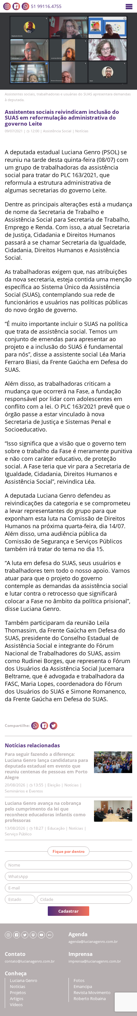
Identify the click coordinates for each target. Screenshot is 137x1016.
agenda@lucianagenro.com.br (93, 941)
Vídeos (16, 1004)
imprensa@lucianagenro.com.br (94, 961)
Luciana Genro (23, 980)
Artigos (16, 998)
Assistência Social (57, 130)
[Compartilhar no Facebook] (44, 725)
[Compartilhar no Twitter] (53, 725)
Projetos (18, 992)
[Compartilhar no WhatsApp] (35, 725)
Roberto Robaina (90, 998)
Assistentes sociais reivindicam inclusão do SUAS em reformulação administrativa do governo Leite (62, 117)
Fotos (79, 980)
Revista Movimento (92, 992)
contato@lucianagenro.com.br (29, 961)
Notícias (81, 130)
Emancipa (83, 986)
